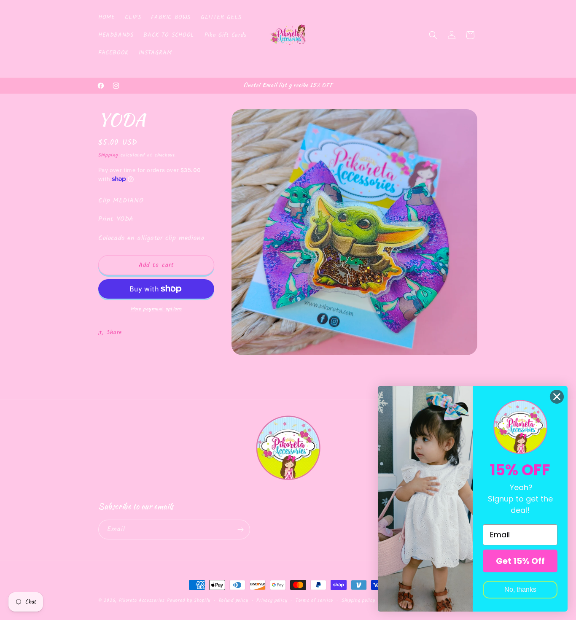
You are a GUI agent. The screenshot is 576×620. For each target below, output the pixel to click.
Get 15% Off (520, 561)
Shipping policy (358, 600)
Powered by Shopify (188, 600)
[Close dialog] (556, 396)
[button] (433, 35)
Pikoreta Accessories (142, 600)
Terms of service (314, 600)
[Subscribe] (240, 529)
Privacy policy (271, 600)
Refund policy (233, 600)
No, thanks (520, 589)
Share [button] (114, 332)
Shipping (108, 155)
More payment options (156, 309)
